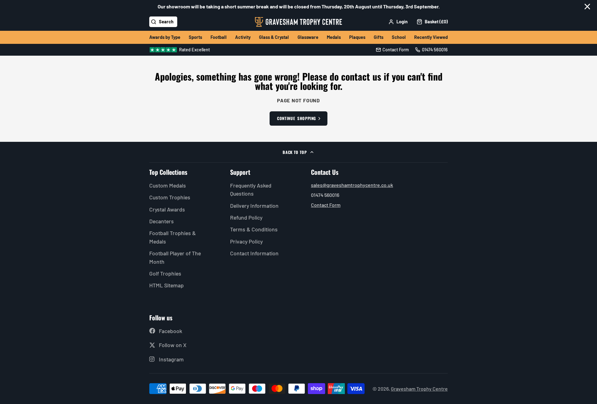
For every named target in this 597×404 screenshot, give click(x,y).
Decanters (161, 221)
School (399, 37)
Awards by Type (164, 37)
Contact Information (254, 253)
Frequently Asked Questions (250, 189)
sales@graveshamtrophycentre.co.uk (352, 185)
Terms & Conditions (254, 229)
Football (219, 37)
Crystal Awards (167, 209)
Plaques (357, 37)
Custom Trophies (169, 197)
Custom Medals (167, 185)
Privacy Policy (246, 241)
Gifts (378, 37)
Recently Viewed (431, 37)
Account (398, 22)
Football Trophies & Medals (172, 237)
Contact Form (325, 205)
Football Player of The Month (175, 257)
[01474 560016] (431, 49)
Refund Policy (246, 217)
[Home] (298, 22)
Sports (195, 37)
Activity (243, 37)
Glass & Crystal (274, 37)
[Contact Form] (392, 49)
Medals (334, 37)
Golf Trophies (165, 273)
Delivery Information (254, 205)
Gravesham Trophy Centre (419, 389)
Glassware (308, 37)
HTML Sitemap (166, 285)
